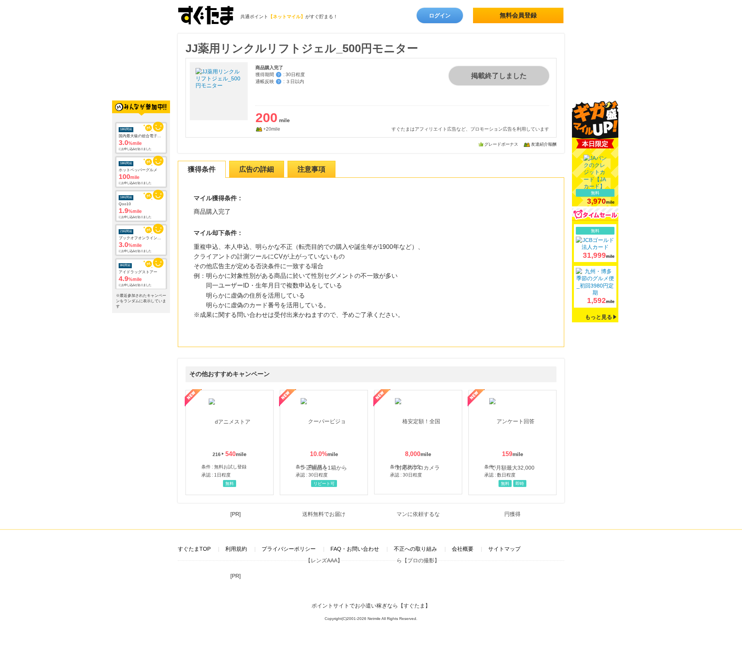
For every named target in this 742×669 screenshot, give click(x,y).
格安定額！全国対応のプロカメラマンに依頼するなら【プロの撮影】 (418, 442)
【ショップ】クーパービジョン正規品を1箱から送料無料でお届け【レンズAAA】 (324, 442)
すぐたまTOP (194, 549)
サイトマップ (504, 549)
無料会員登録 (518, 15)
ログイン (440, 15)
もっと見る (598, 317)
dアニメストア (229, 442)
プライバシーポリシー (289, 549)
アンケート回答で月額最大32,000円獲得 (512, 442)
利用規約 (236, 549)
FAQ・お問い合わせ (354, 549)
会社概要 (462, 549)
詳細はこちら (595, 243)
